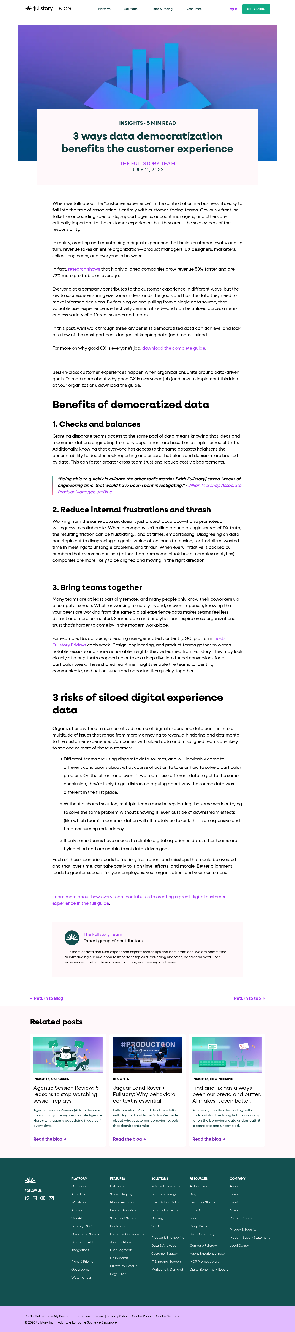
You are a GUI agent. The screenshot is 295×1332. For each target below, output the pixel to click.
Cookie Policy (142, 1316)
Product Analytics (123, 1210)
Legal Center (239, 1245)
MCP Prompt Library (204, 1261)
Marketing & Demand (167, 1269)
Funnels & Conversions (127, 1234)
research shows (84, 269)
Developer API (82, 1242)
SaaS (155, 1226)
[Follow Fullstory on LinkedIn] (35, 1198)
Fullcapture (118, 1186)
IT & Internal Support (166, 1261)
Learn (194, 1218)
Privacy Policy (118, 1316)
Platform (104, 9)
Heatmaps (117, 1226)
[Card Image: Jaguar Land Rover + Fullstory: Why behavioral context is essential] (147, 1055)
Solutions (131, 9)
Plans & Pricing (162, 9)
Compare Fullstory (203, 1245)
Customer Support (164, 1253)
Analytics (78, 1194)
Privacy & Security (243, 1229)
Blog (193, 1194)
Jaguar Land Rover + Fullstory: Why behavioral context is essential (145, 1095)
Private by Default (123, 1266)
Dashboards (119, 1258)
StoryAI (76, 1218)
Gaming (157, 1218)
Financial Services (164, 1210)
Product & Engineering (167, 1237)
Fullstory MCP (81, 1226)
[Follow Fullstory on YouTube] (42, 1198)
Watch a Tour (81, 1277)
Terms (98, 1316)
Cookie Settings (167, 1316)
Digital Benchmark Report (209, 1269)
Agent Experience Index (207, 1253)
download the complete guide (173, 348)
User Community (202, 1234)
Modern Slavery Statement (250, 1237)
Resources (194, 9)
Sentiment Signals (123, 1218)
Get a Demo (256, 9)
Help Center (199, 1210)
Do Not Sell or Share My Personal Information (57, 1316)
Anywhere (79, 1210)
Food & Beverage (164, 1194)
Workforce (79, 1202)
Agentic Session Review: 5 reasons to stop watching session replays (66, 1095)
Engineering (222, 1079)
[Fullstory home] (39, 9)
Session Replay (121, 1194)
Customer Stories (202, 1202)
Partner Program (242, 1218)
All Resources (200, 1186)
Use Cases (60, 1079)
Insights (41, 1079)
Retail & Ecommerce (166, 1186)
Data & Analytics (163, 1245)
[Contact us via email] (51, 1198)
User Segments (121, 1250)
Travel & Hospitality (165, 1202)
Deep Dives (198, 1226)
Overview (78, 1186)
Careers (236, 1194)
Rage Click (118, 1274)
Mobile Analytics (122, 1202)
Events (235, 1202)
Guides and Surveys (86, 1234)
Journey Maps (120, 1242)
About (234, 1186)
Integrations (80, 1250)
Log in (232, 9)
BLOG (65, 9)
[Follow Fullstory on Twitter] (27, 1198)
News (234, 1210)
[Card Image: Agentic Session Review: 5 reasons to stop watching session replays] (68, 1055)
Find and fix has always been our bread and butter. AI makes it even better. (226, 1095)
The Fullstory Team (147, 163)
